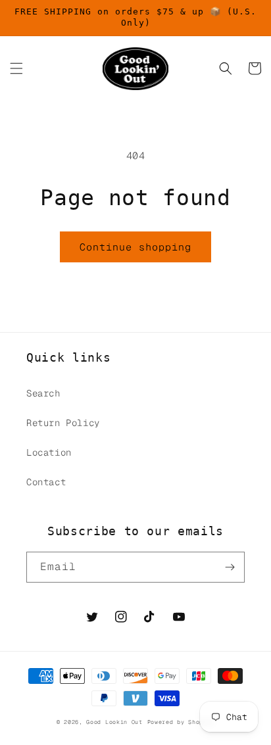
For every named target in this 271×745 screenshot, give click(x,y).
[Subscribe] (229, 567)
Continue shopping (135, 247)
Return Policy (63, 423)
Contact (46, 482)
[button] (16, 68)
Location (49, 452)
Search (43, 393)
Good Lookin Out (114, 722)
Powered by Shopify (181, 722)
